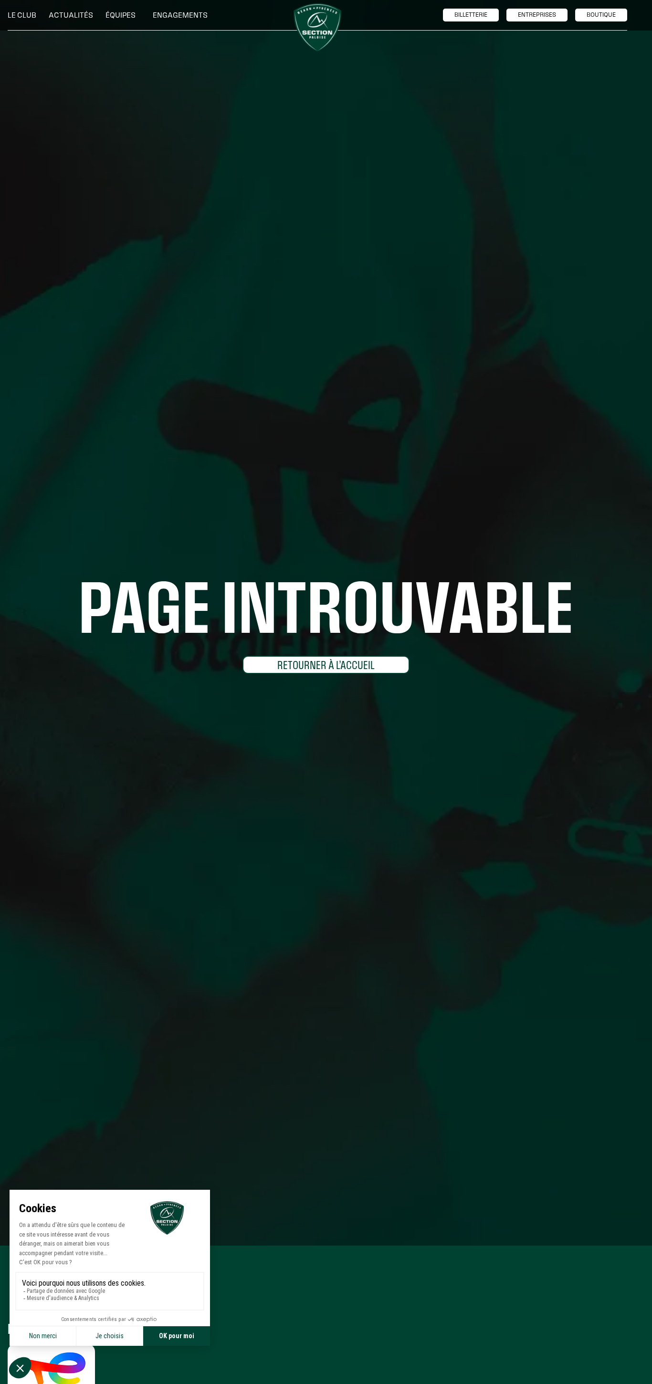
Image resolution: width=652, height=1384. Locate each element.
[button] (24, 15)
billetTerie (470, 14)
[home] (317, 27)
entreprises (537, 14)
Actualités (71, 15)
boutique (601, 14)
